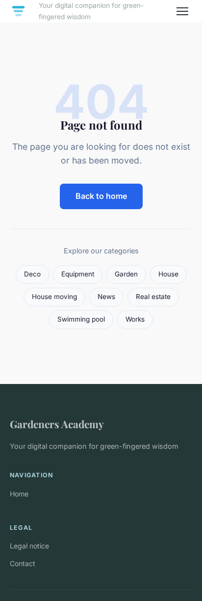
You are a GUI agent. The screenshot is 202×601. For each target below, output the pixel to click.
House (168, 274)
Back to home (101, 196)
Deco (32, 274)
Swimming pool (81, 319)
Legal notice (29, 546)
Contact (22, 563)
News (106, 296)
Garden (126, 274)
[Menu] (182, 11)
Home (19, 494)
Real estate (153, 296)
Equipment (77, 274)
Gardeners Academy (57, 424)
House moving (54, 296)
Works (135, 319)
